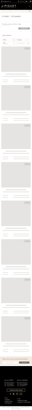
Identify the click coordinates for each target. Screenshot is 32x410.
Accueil (3, 11)
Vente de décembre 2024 (21, 11)
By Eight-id (17, 409)
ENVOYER (24, 362)
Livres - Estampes (6, 35)
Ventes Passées (10, 11)
